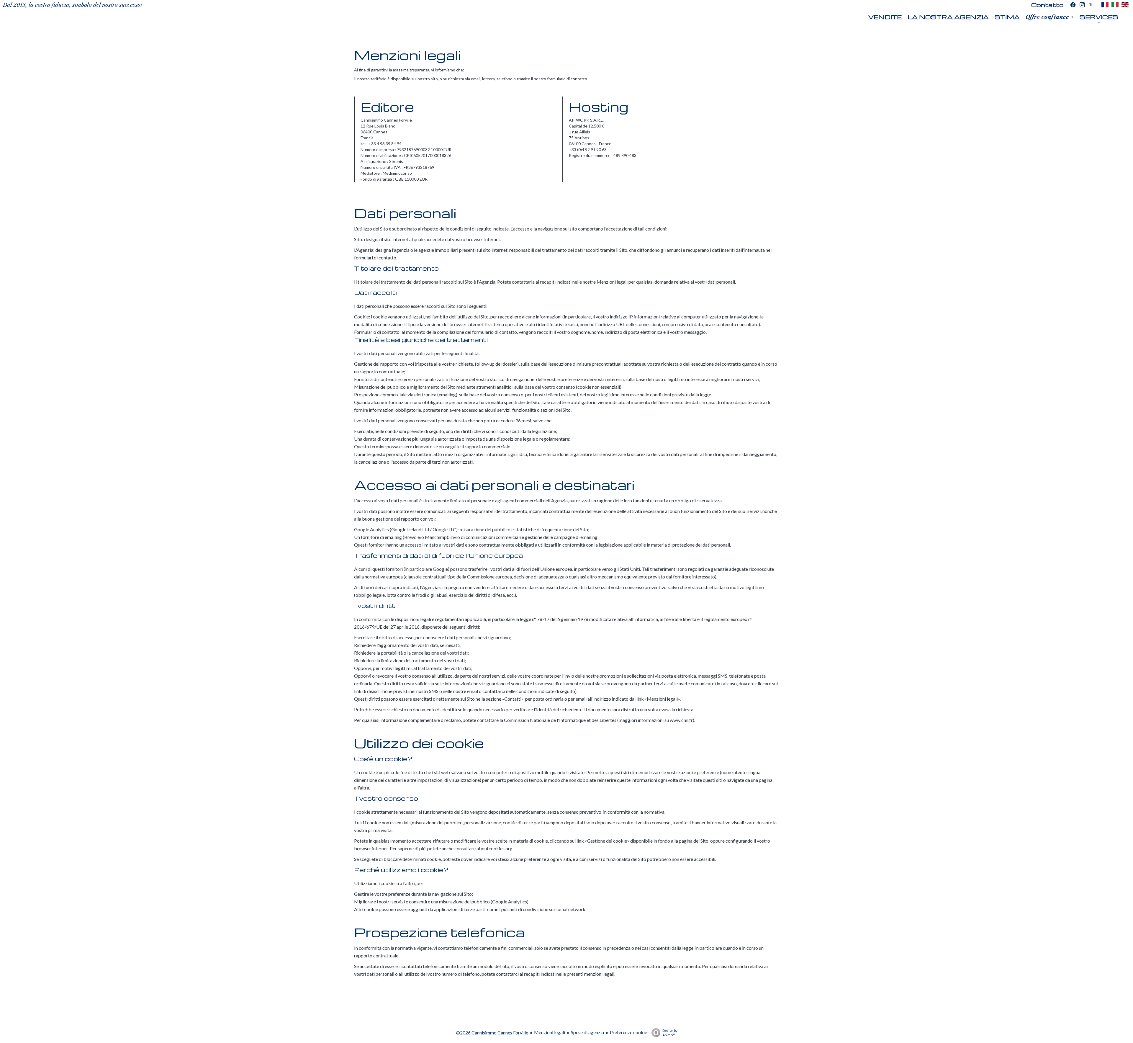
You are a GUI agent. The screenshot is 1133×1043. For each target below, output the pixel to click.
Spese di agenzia (587, 1032)
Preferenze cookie (628, 1032)
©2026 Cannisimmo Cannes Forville (492, 1032)
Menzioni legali (549, 1032)
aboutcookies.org (495, 848)
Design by (669, 1032)
